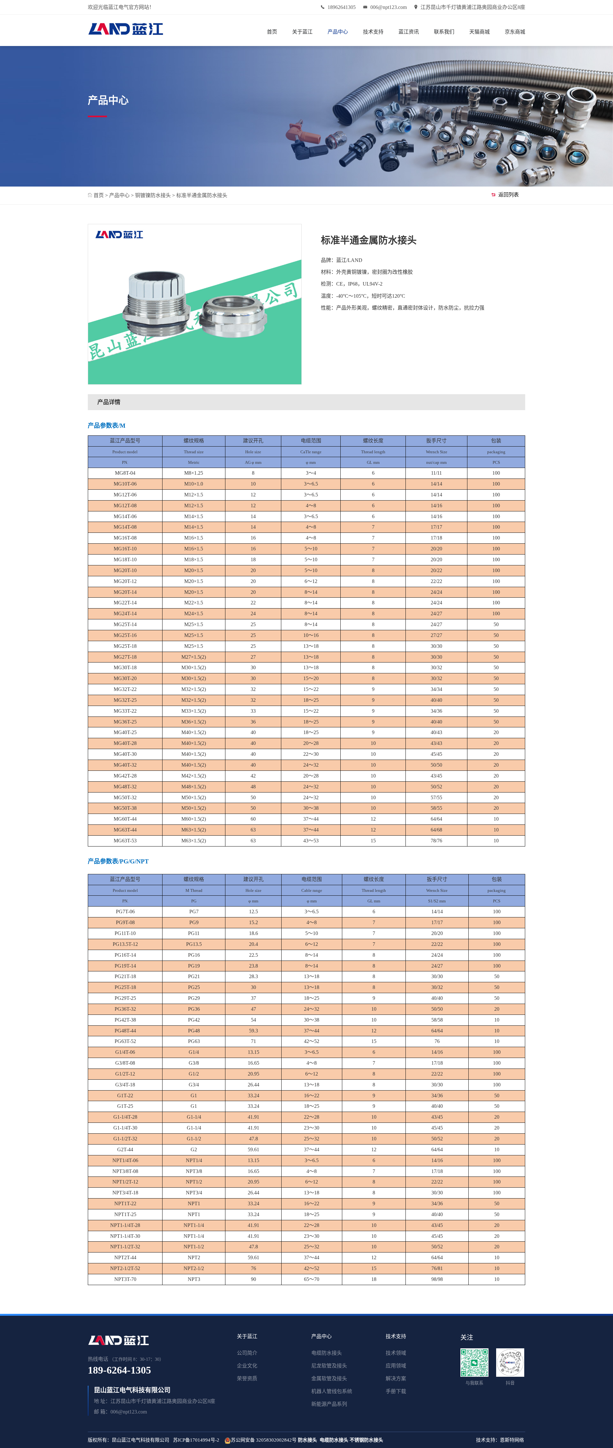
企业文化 (247, 1365)
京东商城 (515, 31)
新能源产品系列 (329, 1404)
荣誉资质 (247, 1378)
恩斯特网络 (512, 1440)
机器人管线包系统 (331, 1391)
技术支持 (373, 31)
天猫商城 (479, 31)
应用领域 (396, 1365)
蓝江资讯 (408, 31)
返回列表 (508, 194)
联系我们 (444, 31)
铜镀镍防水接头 (153, 195)
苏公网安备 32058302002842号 (264, 1440)
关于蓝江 (302, 31)
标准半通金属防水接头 (201, 195)
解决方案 (396, 1378)
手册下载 (396, 1391)
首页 (272, 31)
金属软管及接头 (329, 1378)
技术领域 (396, 1353)
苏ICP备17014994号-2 (196, 1440)
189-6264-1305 (119, 1370)
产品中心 (338, 31)
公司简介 (247, 1353)
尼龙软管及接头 (329, 1365)
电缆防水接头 (326, 1353)
